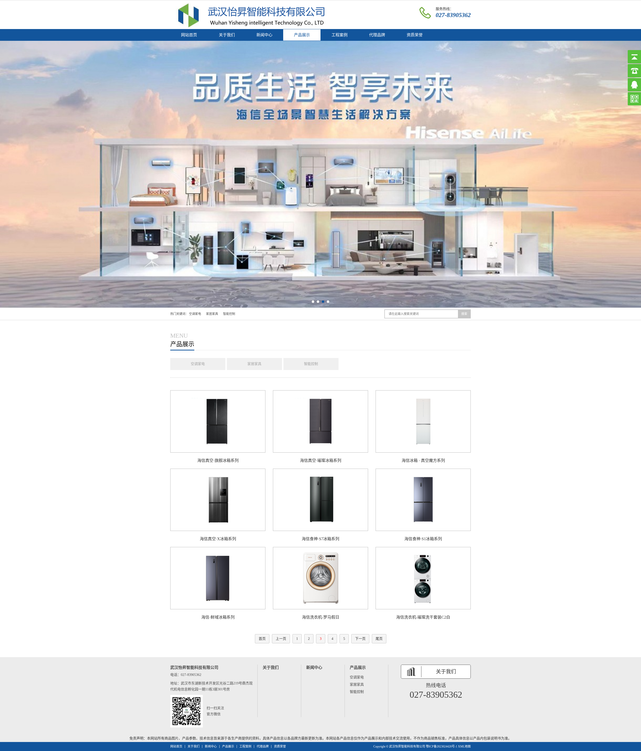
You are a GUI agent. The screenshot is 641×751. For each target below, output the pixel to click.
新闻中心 (264, 35)
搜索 (464, 314)
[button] (313, 301)
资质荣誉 (415, 35)
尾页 (379, 639)
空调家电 (195, 314)
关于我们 (227, 35)
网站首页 (189, 35)
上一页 (281, 639)
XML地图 (464, 746)
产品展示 (302, 35)
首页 (262, 639)
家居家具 (212, 314)
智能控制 (229, 314)
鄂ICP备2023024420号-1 (441, 746)
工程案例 (340, 35)
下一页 (360, 639)
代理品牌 (377, 35)
